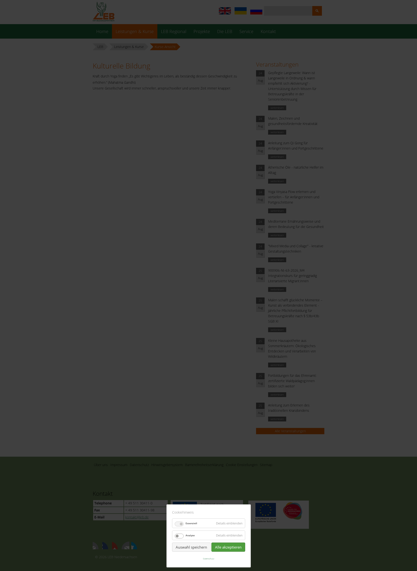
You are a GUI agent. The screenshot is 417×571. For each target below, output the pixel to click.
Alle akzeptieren (228, 547)
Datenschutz (208, 558)
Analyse (190, 535)
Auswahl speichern (191, 547)
